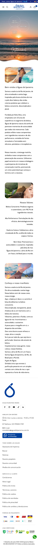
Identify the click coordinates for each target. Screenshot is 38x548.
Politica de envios (8, 486)
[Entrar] (31, 7)
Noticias (5, 455)
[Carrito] (35, 7)
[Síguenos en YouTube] (14, 407)
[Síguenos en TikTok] (18, 407)
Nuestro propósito (8, 459)
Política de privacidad (10, 502)
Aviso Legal (6, 482)
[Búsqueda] (7, 7)
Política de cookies (9, 494)
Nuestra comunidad (9, 463)
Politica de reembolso (10, 498)
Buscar (4, 451)
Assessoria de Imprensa (10, 447)
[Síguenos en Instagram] (9, 407)
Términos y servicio (9, 490)
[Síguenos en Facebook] (5, 407)
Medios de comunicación (11, 467)
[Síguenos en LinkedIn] (23, 407)
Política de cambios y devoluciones (15, 506)
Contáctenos (7, 477)
